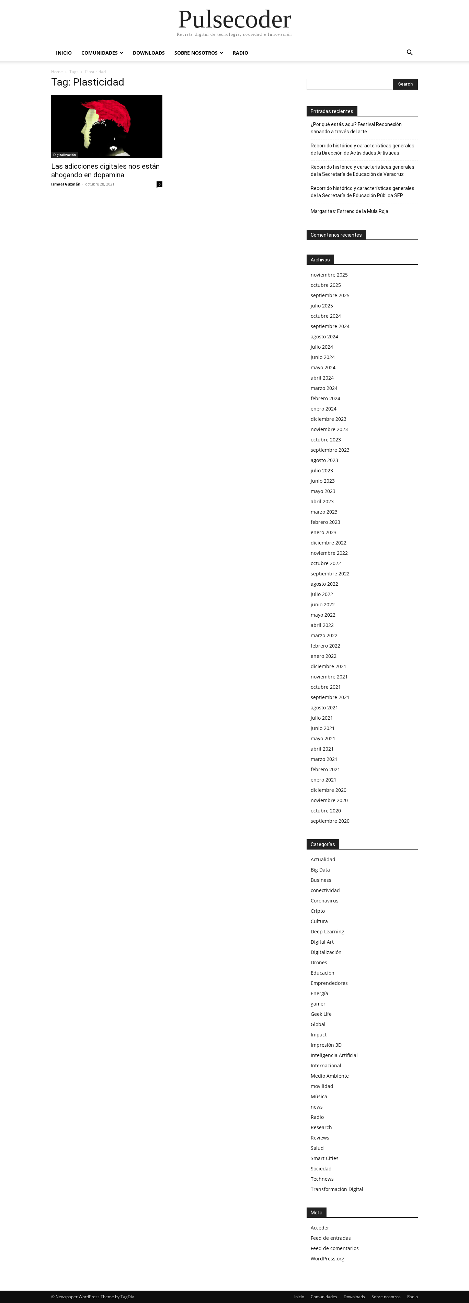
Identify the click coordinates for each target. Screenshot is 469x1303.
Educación (322, 972)
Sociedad (321, 1168)
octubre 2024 (326, 316)
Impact (319, 1034)
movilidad (322, 1086)
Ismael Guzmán (65, 184)
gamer (318, 1003)
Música (319, 1096)
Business (321, 880)
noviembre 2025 (329, 274)
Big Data (320, 869)
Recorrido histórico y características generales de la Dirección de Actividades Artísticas (362, 149)
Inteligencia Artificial (334, 1055)
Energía (319, 993)
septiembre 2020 (330, 821)
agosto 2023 (324, 460)
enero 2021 (323, 779)
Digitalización (64, 154)
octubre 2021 (326, 687)
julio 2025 (322, 305)
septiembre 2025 (330, 295)
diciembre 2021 (328, 666)
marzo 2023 (324, 511)
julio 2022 (322, 594)
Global (318, 1024)
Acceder (320, 1227)
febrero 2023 (325, 522)
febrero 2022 (325, 645)
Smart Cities (325, 1158)
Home (57, 72)
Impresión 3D (326, 1045)
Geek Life (321, 1014)
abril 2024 (322, 377)
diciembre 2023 (328, 419)
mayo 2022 (323, 614)
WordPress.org (327, 1258)
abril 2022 (322, 625)
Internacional (326, 1065)
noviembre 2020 (329, 800)
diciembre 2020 (328, 790)
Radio (240, 52)
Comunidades (99, 52)
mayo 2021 (323, 738)
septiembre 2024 (330, 326)
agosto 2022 (324, 584)
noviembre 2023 (329, 429)
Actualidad (323, 859)
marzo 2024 (324, 388)
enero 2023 (323, 532)
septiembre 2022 (330, 573)
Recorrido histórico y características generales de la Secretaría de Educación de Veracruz (362, 170)
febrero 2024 (325, 398)
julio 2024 (322, 347)
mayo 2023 (323, 491)
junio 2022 (323, 604)
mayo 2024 (323, 367)
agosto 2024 (324, 336)
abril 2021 (322, 748)
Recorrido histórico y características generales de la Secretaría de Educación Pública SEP (362, 192)
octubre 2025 (326, 285)
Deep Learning (327, 931)
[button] (409, 53)
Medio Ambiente (330, 1075)
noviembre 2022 (329, 553)
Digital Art (322, 942)
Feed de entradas (331, 1238)
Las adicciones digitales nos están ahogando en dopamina (105, 170)
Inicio (64, 52)
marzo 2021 (324, 759)
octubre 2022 (326, 563)
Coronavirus (325, 900)
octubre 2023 (326, 439)
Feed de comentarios (335, 1248)
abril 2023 (322, 501)
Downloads (149, 52)
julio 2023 (322, 470)
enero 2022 (323, 656)
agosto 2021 (324, 707)
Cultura (319, 921)
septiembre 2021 (330, 697)
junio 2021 (323, 728)
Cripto (318, 911)
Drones (319, 962)
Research (321, 1127)
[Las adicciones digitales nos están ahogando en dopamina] (106, 126)
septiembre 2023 (330, 450)
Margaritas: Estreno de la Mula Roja (349, 211)
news (317, 1106)
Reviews (320, 1137)
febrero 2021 (325, 769)
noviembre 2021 (329, 676)
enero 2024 (323, 408)
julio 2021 (322, 718)
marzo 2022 (324, 635)
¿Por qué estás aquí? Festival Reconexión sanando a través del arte (356, 128)
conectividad (325, 890)
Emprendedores (329, 983)
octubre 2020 (326, 810)
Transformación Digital (337, 1189)
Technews (322, 1179)
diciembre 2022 (328, 542)
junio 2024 (323, 357)
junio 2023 (323, 481)
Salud (317, 1148)
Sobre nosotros (196, 52)
